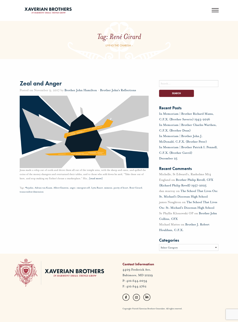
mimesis (108, 187)
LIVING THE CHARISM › (119, 45)
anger (72, 187)
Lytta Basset (97, 187)
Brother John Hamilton (80, 90)
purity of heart (121, 187)
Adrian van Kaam (43, 187)
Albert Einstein (60, 187)
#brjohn (29, 187)
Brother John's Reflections (118, 90)
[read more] (95, 178)
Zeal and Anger (41, 83)
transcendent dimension (32, 191)
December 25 (168, 158)
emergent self (83, 187)
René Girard (135, 187)
